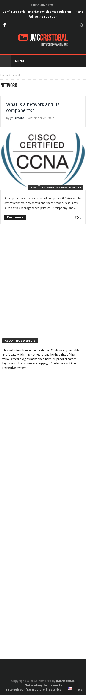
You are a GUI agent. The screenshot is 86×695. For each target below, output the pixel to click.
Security (55, 689)
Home (4, 75)
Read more (15, 217)
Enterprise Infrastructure (25, 689)
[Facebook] (4, 25)
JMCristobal (17, 118)
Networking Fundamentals (61, 187)
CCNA (33, 187)
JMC (49, 37)
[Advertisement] (43, 286)
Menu (19, 61)
